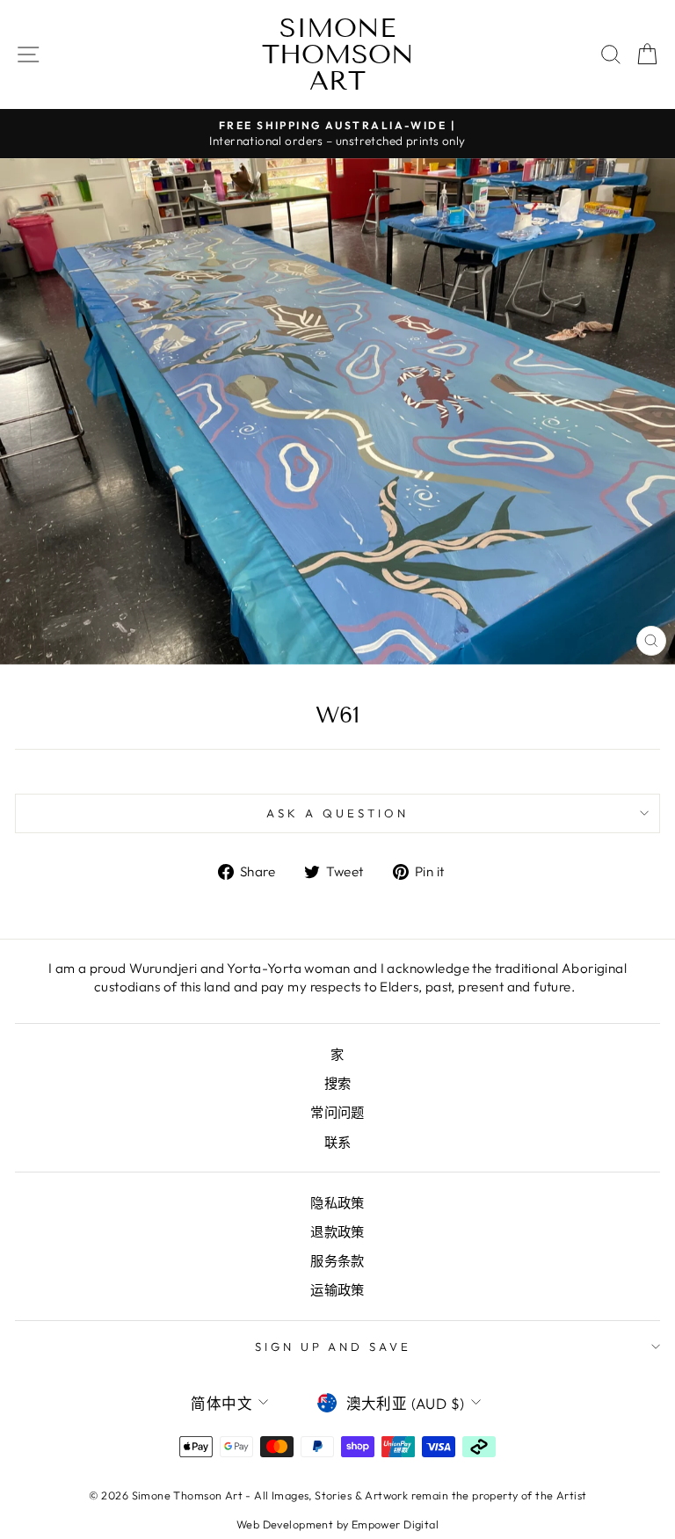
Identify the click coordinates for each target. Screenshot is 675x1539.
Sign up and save (333, 1346)
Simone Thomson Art (338, 54)
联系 (338, 1142)
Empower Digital (395, 1524)
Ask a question (337, 813)
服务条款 (337, 1260)
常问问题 (337, 1112)
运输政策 (337, 1289)
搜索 (338, 1083)
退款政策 (337, 1231)
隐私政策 (337, 1202)
